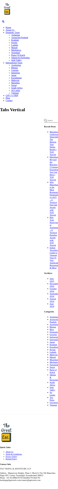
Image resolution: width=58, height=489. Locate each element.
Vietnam (15, 93)
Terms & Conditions (14, 454)
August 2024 (53, 300)
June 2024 (52, 305)
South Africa (17, 88)
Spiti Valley (16, 60)
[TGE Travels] (7, 15)
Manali (14, 47)
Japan (13, 75)
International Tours (14, 63)
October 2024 (53, 289)
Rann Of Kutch (18, 55)
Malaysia (15, 80)
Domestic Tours (13, 32)
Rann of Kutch (53, 371)
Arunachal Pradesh (19, 37)
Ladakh (14, 45)
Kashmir (15, 40)
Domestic (54, 332)
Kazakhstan (16, 78)
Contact (9, 100)
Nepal (14, 85)
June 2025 (52, 279)
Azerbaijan (16, 65)
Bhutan (14, 68)
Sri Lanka (15, 90)
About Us (10, 30)
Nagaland (15, 52)
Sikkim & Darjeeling (20, 58)
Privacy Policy (11, 456)
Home (8, 27)
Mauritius (15, 83)
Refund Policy (11, 459)
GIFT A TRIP (12, 95)
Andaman (15, 35)
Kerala (14, 42)
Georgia (14, 70)
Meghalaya (16, 50)
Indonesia (15, 73)
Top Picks (52, 398)
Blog (8, 98)
